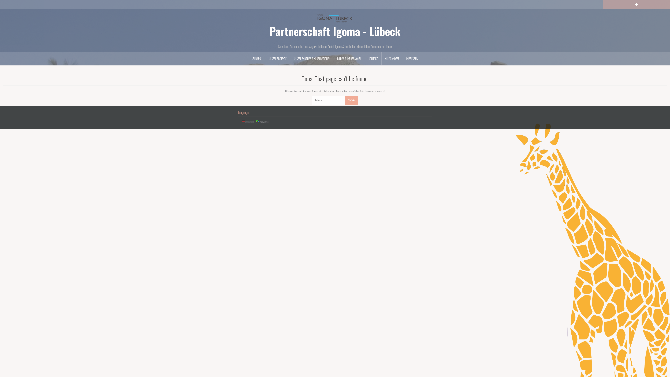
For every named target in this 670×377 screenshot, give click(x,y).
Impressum (412, 59)
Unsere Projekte (277, 59)
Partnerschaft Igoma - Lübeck (335, 31)
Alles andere (392, 59)
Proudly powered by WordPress (253, 133)
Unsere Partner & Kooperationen (312, 59)
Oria (283, 133)
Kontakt (373, 59)
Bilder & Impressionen (349, 59)
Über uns (257, 59)
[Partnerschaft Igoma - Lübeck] (335, 17)
